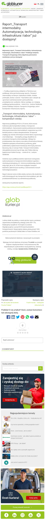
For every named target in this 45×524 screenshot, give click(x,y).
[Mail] (37, 317)
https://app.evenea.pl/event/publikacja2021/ (17, 187)
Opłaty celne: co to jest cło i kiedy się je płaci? (24, 456)
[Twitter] (18, 317)
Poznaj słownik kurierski (21, 507)
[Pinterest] (22, 317)
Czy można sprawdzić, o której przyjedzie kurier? (25, 424)
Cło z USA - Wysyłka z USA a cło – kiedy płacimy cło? (26, 418)
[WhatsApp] (27, 317)
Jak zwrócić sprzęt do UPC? (19, 462)
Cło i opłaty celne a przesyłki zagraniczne (23, 449)
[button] (36, 4)
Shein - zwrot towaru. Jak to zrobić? (21, 431)
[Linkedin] (13, 317)
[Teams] (32, 317)
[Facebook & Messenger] (8, 317)
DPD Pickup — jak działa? (18, 443)
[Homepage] (17, 4)
